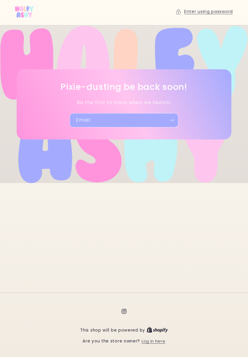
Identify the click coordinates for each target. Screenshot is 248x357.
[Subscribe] (171, 120)
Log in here (153, 341)
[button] (204, 11)
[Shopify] (157, 330)
